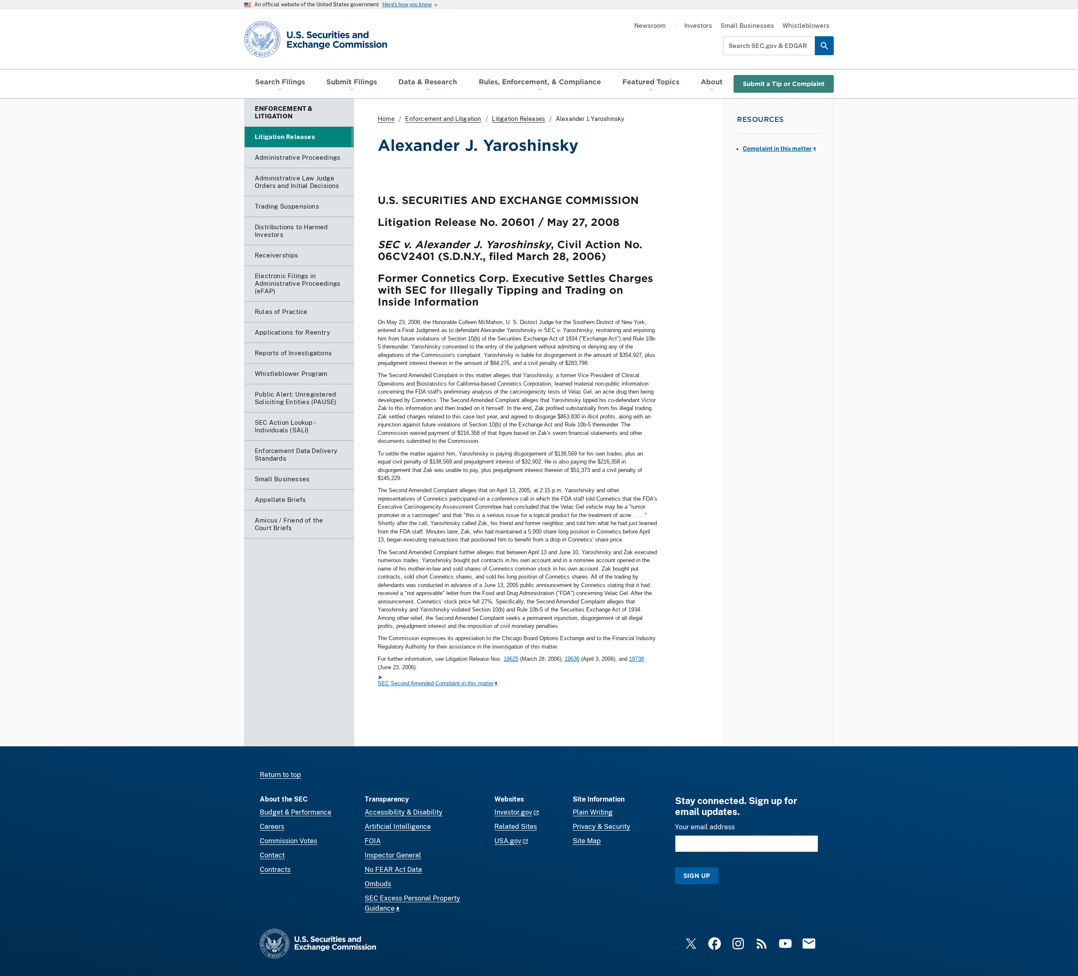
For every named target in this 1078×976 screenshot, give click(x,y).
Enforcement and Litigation (443, 118)
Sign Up (696, 875)
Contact (272, 855)
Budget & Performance (295, 812)
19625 (511, 659)
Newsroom (650, 25)
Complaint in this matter (777, 148)
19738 (636, 659)
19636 (572, 659)
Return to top (280, 775)
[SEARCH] (824, 45)
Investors (698, 25)
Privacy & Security (601, 827)
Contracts (275, 870)
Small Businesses (747, 25)
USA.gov (507, 841)
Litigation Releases (518, 118)
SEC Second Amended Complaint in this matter (436, 683)
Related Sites (515, 827)
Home (386, 118)
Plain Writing (593, 812)
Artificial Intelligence (398, 827)
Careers (272, 827)
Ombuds (378, 884)
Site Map (587, 841)
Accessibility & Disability (404, 812)
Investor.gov (513, 812)
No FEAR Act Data (393, 870)
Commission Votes (288, 841)
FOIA (373, 841)
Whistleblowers (806, 25)
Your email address (705, 827)
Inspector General (393, 855)
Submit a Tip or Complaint (784, 83)
